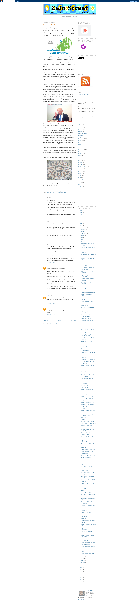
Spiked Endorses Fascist (86, 318)
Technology (81, 179)
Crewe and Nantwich (82, 133)
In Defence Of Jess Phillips (86, 512)
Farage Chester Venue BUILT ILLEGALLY (87, 487)
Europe (79, 140)
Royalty (80, 173)
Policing (80, 160)
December (83, 227)
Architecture (81, 128)
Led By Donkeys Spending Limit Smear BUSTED (88, 379)
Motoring (80, 157)
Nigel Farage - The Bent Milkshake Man (86, 349)
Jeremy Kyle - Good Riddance (87, 404)
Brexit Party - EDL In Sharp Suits (88, 421)
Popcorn (80, 164)
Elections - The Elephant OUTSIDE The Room (86, 532)
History (80, 148)
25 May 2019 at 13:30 (53, 241)
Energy (79, 137)
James (48, 307)
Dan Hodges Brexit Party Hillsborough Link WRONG (87, 342)
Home (59, 320)
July (82, 237)
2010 (81, 581)
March (82, 558)
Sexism (79, 175)
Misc (79, 155)
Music (79, 159)
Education (80, 135)
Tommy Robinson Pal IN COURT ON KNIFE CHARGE (88, 543)
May (82, 241)
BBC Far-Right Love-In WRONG (88, 461)
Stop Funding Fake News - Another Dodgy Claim (86, 440)
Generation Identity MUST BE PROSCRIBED (87, 382)
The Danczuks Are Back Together (88, 286)
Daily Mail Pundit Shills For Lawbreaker (87, 264)
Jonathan (49, 295)
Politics (55, 192)
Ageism (80, 124)
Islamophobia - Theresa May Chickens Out (87, 393)
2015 (81, 571)
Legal (79, 151)
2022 (81, 219)
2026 (81, 210)
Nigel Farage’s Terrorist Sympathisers (86, 515)
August (83, 235)
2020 (81, 223)
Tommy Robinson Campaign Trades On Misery (87, 433)
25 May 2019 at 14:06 (53, 292)
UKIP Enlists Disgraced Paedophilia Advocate (86, 491)
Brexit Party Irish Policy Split (87, 553)
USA (79, 184)
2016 (81, 569)
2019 (81, 225)
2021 (81, 221)
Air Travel (80, 126)
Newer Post (45, 320)
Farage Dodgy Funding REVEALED (86, 386)
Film (79, 142)
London (80, 153)
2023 (81, 217)
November (83, 229)
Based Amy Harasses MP (86, 332)
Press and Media (62, 192)
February (83, 560)
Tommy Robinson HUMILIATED (88, 292)
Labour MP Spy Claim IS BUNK (88, 359)
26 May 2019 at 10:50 (53, 314)
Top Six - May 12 (84, 447)
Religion (80, 171)
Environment (81, 138)
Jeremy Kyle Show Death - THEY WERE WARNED (88, 426)
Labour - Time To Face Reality (87, 290)
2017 (81, 567)
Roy (47, 266)
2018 (81, 565)
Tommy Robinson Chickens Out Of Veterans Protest (88, 375)
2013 (81, 575)
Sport (79, 177)
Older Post (73, 320)
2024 (81, 215)
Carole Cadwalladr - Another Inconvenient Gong (87, 302)
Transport (80, 181)
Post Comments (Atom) (54, 323)
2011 (81, 579)
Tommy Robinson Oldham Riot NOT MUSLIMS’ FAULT (88, 366)
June (82, 239)
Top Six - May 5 (84, 518)
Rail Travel (80, 170)
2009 (81, 584)
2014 (81, 573)
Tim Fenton (90, 590)
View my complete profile (85, 599)
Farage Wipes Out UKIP (86, 288)
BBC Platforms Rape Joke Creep (88, 396)
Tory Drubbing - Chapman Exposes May (86, 528)
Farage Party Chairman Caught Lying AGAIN (87, 473)
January (83, 562)
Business (49, 192)
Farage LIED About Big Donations (88, 455)
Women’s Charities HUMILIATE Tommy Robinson (88, 463)
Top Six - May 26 (84, 305)
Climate (80, 131)
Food (79, 144)
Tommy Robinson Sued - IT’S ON (88, 402)
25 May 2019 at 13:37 (53, 262)
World (79, 186)
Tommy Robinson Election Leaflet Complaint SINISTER (88, 315)
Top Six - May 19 (84, 369)
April (82, 556)
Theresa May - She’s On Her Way (88, 330)
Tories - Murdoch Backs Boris (87, 324)
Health (79, 146)
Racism (80, 168)
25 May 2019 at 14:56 (53, 303)
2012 (81, 577)
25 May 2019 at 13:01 (53, 218)
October (83, 231)
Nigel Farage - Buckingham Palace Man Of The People (88, 334)
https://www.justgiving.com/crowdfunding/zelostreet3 (55, 188)
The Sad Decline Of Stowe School (88, 449)
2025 (81, 212)
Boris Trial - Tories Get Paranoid (88, 262)
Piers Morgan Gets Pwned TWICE (88, 423)
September (83, 233)
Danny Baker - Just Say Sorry (87, 466)
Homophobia (81, 149)
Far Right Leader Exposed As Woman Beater (87, 268)
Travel (79, 182)
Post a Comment (46, 318)
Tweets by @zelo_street (83, 94)
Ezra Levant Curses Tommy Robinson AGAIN (87, 414)
